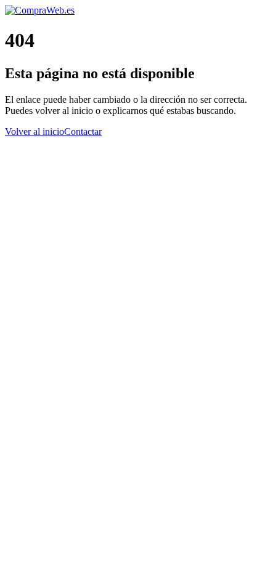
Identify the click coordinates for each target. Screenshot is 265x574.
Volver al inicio (34, 131)
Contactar (83, 131)
